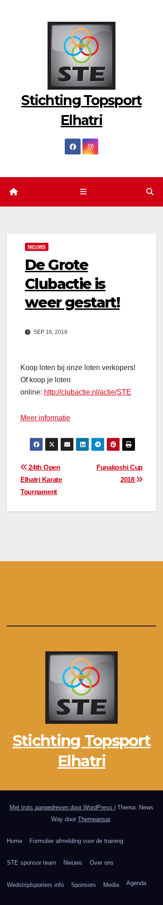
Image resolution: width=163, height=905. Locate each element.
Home (14, 841)
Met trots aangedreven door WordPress (62, 807)
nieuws (37, 246)
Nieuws (72, 862)
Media (111, 884)
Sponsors (83, 884)
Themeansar (94, 819)
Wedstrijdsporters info (35, 884)
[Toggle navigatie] (83, 192)
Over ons (102, 862)
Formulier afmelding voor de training (76, 841)
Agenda (136, 883)
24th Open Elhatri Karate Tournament (41, 479)
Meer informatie (45, 418)
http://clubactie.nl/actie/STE (87, 392)
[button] (149, 192)
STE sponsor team (31, 862)
